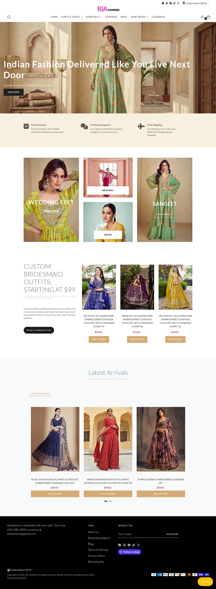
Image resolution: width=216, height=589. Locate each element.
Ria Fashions (31, 574)
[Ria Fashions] (108, 8)
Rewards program (99, 538)
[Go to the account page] (201, 17)
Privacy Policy (96, 555)
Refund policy (96, 561)
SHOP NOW (13, 92)
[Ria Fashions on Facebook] (163, 3)
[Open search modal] (9, 17)
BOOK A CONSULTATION (39, 330)
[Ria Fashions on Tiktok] (174, 3)
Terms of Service (98, 549)
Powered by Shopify (16, 578)
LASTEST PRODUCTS (40, 394)
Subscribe (172, 534)
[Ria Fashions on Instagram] (166, 3)
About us (93, 532)
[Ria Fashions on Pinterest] (170, 3)
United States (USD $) (196, 3)
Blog (90, 544)
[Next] (181, 452)
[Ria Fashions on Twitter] (178, 3)
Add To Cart (99, 339)
